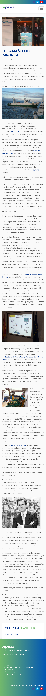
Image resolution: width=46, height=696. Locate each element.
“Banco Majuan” (16, 131)
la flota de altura (18, 445)
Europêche (34, 170)
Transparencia (7, 654)
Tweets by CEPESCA (12, 635)
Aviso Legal (20, 654)
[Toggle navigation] (41, 8)
